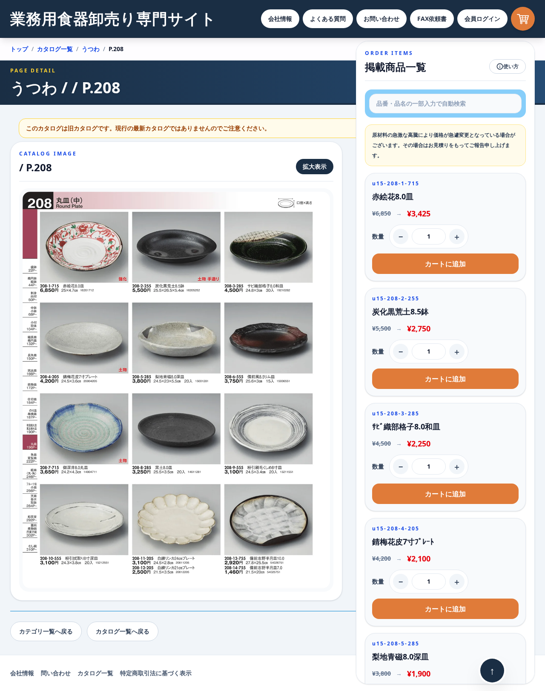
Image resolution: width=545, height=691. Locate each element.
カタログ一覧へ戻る (122, 631)
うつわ (91, 49)
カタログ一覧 (55, 49)
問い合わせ (56, 673)
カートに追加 (445, 263)
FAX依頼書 (432, 18)
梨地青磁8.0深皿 (400, 656)
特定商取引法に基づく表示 (156, 673)
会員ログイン (482, 18)
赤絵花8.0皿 (392, 196)
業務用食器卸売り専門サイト (113, 18)
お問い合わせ (381, 18)
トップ (19, 49)
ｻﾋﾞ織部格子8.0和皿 (406, 426)
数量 (378, 236)
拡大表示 (315, 166)
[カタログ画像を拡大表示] (176, 390)
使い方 (511, 66)
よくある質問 (328, 18)
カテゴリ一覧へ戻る (46, 631)
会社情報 (280, 18)
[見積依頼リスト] (523, 19)
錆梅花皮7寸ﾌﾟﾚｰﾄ (403, 541)
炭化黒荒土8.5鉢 (400, 311)
